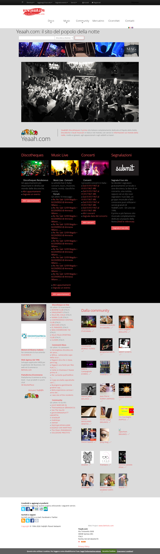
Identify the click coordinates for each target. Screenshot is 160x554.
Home (135, 2)
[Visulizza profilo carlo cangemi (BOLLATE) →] (126, 322)
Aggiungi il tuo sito (44, 2)
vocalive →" (86, 465)
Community (82, 20)
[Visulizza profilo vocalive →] (88, 457)
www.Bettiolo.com (106, 525)
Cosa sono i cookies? (125, 551)
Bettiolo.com (26, 370)
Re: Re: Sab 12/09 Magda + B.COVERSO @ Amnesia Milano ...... (64, 202)
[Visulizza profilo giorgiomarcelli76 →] (107, 344)
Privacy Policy (83, 546)
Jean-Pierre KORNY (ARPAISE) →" (107, 398)
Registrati (97, 2)
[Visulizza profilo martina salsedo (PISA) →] (126, 457)
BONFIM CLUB (57, 310)
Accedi (86, 2)
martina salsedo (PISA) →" (125, 466)
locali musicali (78, 132)
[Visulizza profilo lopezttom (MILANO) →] (126, 429)
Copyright (25, 526)
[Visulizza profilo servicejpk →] (88, 480)
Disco (51, 20)
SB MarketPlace (27, 385)
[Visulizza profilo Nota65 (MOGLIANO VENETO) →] (88, 412)
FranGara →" (105, 465)
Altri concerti (89, 213)
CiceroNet (114, 20)
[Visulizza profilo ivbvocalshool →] (126, 367)
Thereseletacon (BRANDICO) (63, 407)
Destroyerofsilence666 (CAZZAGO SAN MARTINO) (61, 426)
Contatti (129, 20)
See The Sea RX (58, 410)
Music (67, 20)
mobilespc (56, 420)
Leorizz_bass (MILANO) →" (86, 397)
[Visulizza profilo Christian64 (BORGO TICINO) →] (88, 341)
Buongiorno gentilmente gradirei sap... (61, 386)
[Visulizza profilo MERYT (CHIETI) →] (126, 344)
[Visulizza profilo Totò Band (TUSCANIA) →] (88, 321)
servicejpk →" (87, 487)
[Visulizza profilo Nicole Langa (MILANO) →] (107, 412)
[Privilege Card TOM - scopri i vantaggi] (33, 312)
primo (84, 130)
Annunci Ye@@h (36, 390)
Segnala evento (61, 2)
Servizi (73, 2)
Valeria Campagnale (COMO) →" (86, 371)
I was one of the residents (62, 395)
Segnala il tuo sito (120, 228)
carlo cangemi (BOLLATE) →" (124, 330)
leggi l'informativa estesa (90, 551)
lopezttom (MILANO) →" (124, 432)
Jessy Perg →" (105, 442)
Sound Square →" (88, 442)
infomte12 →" (106, 374)
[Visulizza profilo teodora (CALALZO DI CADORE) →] (107, 320)
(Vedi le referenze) (125, 221)
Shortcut (30, 2)
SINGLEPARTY (57, 312)
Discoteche (65, 132)
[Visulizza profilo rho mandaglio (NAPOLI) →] (126, 411)
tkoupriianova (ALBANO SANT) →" (106, 489)
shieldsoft (56, 417)
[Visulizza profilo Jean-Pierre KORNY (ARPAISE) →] (107, 389)
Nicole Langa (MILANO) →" (105, 420)
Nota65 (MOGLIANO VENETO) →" (86, 421)
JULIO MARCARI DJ (59, 405)
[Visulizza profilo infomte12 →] (107, 367)
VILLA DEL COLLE (58, 315)
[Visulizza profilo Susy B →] (126, 480)
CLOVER (55, 340)
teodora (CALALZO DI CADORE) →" (107, 326)
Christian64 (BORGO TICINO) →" (88, 348)
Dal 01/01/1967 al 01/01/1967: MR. (90, 187)
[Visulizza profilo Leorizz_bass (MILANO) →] (88, 389)
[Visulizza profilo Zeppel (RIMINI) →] (126, 389)
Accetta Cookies (108, 551)
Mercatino (98, 20)
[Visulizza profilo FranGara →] (107, 457)
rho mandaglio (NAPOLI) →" (125, 418)
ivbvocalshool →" (126, 374)
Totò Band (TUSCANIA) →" (87, 329)
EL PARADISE (57, 327)
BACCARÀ (56, 325)
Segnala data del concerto (95, 216)
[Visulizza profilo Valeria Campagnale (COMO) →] (88, 364)
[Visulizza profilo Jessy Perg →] (107, 434)
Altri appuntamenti (32, 191)
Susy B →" (123, 487)
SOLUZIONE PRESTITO (61, 432)
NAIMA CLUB (57, 317)
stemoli (55, 422)
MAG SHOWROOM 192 (61, 330)
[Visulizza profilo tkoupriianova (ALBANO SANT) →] (107, 480)
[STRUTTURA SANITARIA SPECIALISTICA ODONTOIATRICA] (33, 336)
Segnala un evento (31, 194)
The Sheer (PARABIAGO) (61, 430)
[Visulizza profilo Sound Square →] (88, 434)
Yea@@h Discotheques (70, 130)
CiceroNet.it (26, 355)
